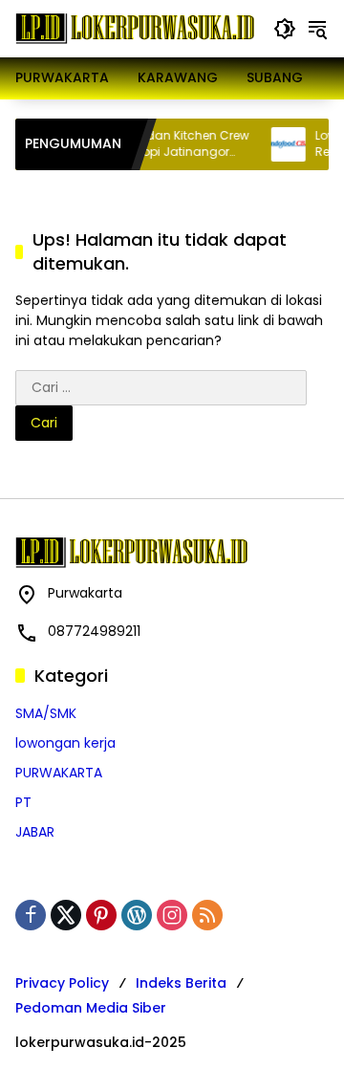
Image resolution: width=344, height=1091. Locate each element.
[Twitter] (66, 915)
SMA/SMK (45, 713)
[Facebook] (30, 915)
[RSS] (207, 915)
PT (23, 802)
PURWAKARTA (58, 772)
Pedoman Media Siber (90, 1007)
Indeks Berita (181, 983)
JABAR (34, 831)
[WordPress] (136, 915)
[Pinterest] (101, 915)
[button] (284, 28)
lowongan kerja (65, 743)
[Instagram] (172, 915)
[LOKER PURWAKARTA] (134, 27)
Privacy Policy (62, 983)
